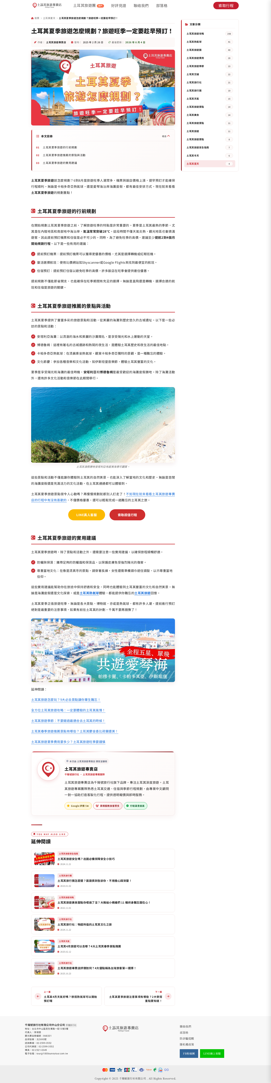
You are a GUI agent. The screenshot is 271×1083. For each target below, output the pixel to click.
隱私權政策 (187, 1044)
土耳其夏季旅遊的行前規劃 (60, 147)
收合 (164, 136)
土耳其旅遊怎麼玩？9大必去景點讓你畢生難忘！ (66, 699)
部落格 (162, 5)
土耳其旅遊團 (88, 5)
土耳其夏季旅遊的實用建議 (60, 163)
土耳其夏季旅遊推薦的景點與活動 (64, 155)
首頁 (36, 18)
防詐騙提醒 (187, 1038)
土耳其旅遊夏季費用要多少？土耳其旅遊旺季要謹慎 (68, 741)
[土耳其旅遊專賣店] (47, 5)
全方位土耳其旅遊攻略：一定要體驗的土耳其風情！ (68, 710)
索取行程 (226, 5)
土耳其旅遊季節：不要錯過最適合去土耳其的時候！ (68, 720)
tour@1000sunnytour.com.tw (52, 1053)
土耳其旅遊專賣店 (81, 769)
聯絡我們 (141, 5)
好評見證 (118, 5)
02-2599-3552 (44, 1043)
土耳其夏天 (49, 18)
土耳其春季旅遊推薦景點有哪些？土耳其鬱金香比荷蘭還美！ (74, 731)
